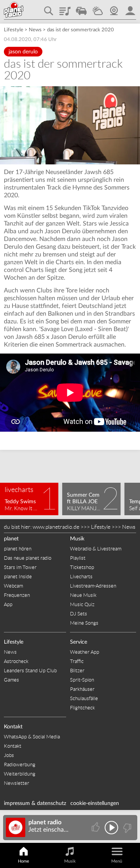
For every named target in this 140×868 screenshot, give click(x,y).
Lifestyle (13, 29)
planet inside (130, 8)
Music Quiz (82, 604)
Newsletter (16, 783)
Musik (77, 539)
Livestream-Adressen (93, 586)
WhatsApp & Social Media (32, 737)
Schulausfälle (84, 698)
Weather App (84, 652)
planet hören (18, 549)
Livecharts (81, 576)
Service (78, 642)
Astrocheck (16, 661)
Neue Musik (83, 595)
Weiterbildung (19, 774)
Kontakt (13, 727)
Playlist (65, 8)
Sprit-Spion (82, 680)
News (35, 29)
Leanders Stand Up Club (30, 670)
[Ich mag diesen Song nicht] (126, 827)
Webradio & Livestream (95, 549)
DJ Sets (78, 614)
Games (11, 680)
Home (23, 861)
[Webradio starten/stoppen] (111, 827)
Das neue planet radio (27, 558)
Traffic (81, 8)
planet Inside (18, 576)
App (8, 604)
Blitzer (77, 670)
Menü (116, 861)
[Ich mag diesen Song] (96, 827)
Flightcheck (82, 708)
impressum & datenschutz (35, 803)
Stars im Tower (20, 567)
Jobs (9, 755)
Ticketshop (82, 567)
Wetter (97, 8)
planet (11, 539)
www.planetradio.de (56, 527)
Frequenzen (17, 595)
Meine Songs (84, 623)
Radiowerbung (19, 764)
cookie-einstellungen (94, 803)
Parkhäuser (82, 689)
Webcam (114, 8)
